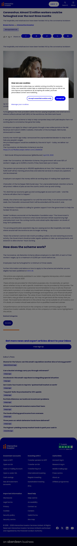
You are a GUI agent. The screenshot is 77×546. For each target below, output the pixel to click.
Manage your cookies (20, 104)
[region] (38, 94)
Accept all (60, 98)
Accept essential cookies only (39, 98)
